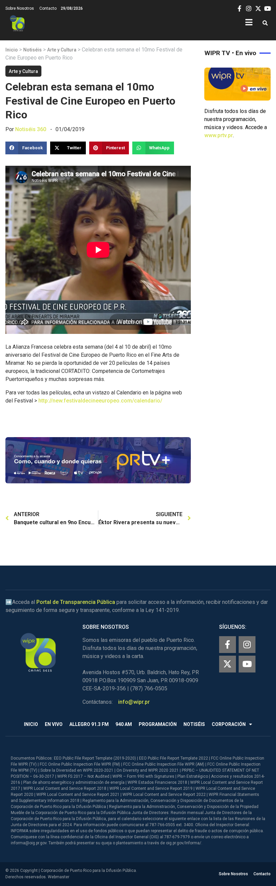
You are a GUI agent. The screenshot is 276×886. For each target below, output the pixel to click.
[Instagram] (247, 644)
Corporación (229, 724)
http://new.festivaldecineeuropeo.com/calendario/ (100, 400)
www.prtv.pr (218, 135)
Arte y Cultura (61, 49)
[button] (265, 23)
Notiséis (32, 49)
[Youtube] (247, 664)
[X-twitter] (227, 664)
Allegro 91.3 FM (89, 724)
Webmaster (58, 877)
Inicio (11, 49)
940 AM (123, 724)
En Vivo (54, 724)
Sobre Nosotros (19, 8)
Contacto (48, 8)
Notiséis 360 (30, 129)
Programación (158, 724)
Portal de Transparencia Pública (75, 602)
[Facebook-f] (227, 644)
